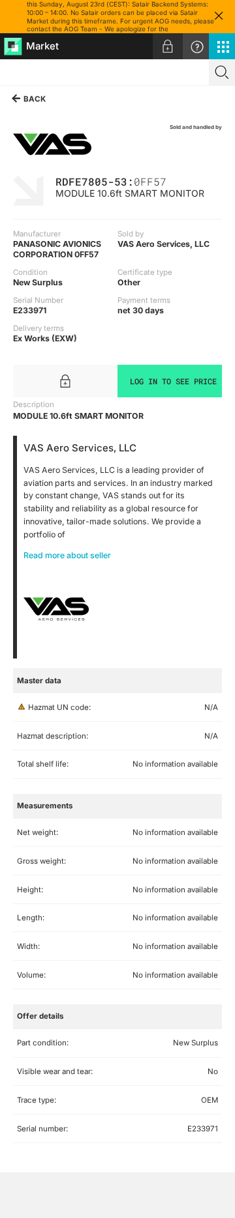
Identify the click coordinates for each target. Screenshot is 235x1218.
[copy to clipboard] (173, 181)
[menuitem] (168, 46)
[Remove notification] (219, 16)
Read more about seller (67, 555)
